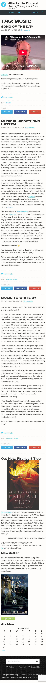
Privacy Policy (38, 677)
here (2, 548)
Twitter (6, 112)
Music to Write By (18, 297)
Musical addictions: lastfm (21, 122)
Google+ (35, 112)
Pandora (31, 196)
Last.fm (13, 214)
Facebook (20, 112)
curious (9, 438)
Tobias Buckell (22, 211)
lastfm (9, 279)
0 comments (25, 30)
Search (34, 12)
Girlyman (4, 74)
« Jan (3, 650)
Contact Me (35, 667)
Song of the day (17, 26)
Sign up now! (8, 618)
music (8, 103)
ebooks (10, 207)
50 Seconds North (25, 674)
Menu (11, 12)
